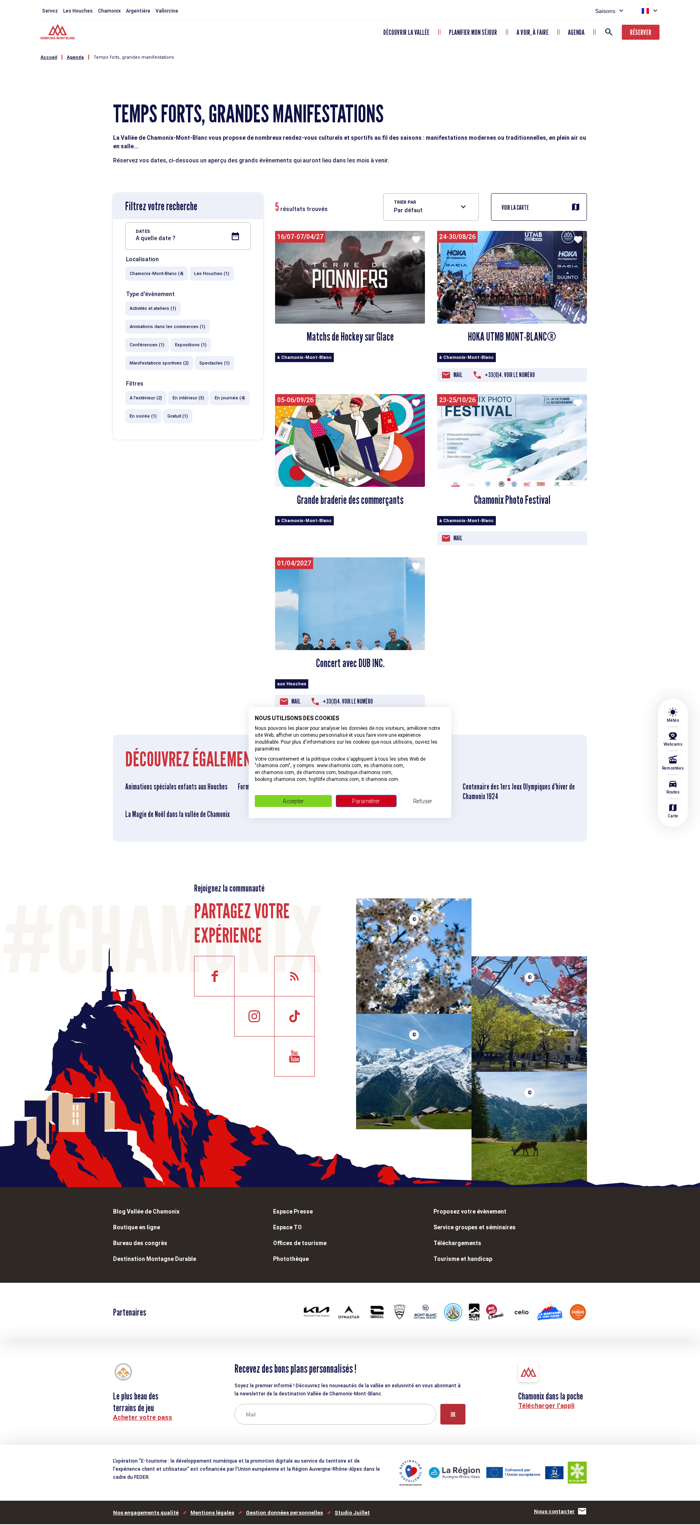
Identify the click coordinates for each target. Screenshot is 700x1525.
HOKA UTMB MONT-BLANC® (512, 336)
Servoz (50, 11)
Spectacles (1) (214, 363)
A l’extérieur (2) (146, 398)
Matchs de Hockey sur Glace (350, 336)
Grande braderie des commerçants (350, 500)
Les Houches (78, 11)
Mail (458, 375)
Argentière (138, 11)
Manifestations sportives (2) (159, 363)
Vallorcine (167, 11)
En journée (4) (230, 398)
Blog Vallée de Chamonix (146, 1211)
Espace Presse (293, 1211)
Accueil (49, 57)
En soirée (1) (143, 416)
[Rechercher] (609, 32)
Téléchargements (457, 1243)
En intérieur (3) (188, 398)
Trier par (405, 202)
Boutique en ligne (136, 1227)
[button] (343, 479)
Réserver (640, 32)
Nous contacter (554, 1511)
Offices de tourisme (300, 1243)
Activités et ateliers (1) (153, 308)
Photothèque (291, 1259)
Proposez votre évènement (469, 1211)
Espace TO (287, 1227)
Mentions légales (212, 1513)
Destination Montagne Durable (154, 1259)
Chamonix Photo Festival (512, 500)
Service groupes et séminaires (474, 1227)
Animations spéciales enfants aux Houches (176, 786)
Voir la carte (515, 207)
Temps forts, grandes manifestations (134, 57)
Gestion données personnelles (284, 1513)
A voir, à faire (532, 32)
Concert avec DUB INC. (350, 663)
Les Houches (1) (211, 273)
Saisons (605, 11)
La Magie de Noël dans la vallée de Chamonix (177, 814)
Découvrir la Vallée (406, 32)
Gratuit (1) (177, 416)
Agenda (576, 32)
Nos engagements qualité (146, 1513)
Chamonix (109, 11)
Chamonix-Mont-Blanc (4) (157, 273)
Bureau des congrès (140, 1243)
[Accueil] (59, 33)
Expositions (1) (191, 345)
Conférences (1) (147, 345)
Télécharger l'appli (546, 1406)
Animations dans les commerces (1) (167, 326)
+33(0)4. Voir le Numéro (509, 375)
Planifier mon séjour (473, 32)
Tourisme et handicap (462, 1259)
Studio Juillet (352, 1513)
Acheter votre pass (142, 1417)
